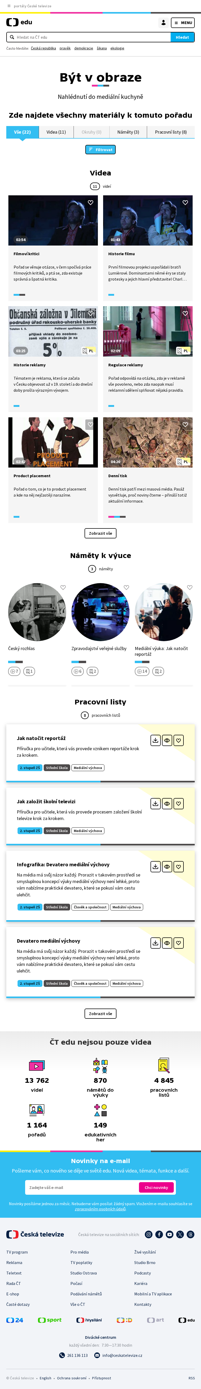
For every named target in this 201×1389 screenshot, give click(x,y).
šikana (102, 48)
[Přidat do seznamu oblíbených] (90, 202)
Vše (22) (22, 132)
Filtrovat (104, 149)
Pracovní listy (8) (171, 132)
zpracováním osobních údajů (100, 1208)
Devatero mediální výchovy (48, 940)
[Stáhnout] (155, 740)
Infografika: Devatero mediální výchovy (63, 864)
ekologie (117, 48)
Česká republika (43, 48)
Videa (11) (56, 132)
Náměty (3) (128, 132)
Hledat (182, 37)
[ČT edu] (19, 24)
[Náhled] (167, 740)
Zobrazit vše (100, 533)
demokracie (83, 48)
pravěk (65, 48)
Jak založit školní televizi (46, 801)
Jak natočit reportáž (41, 738)
